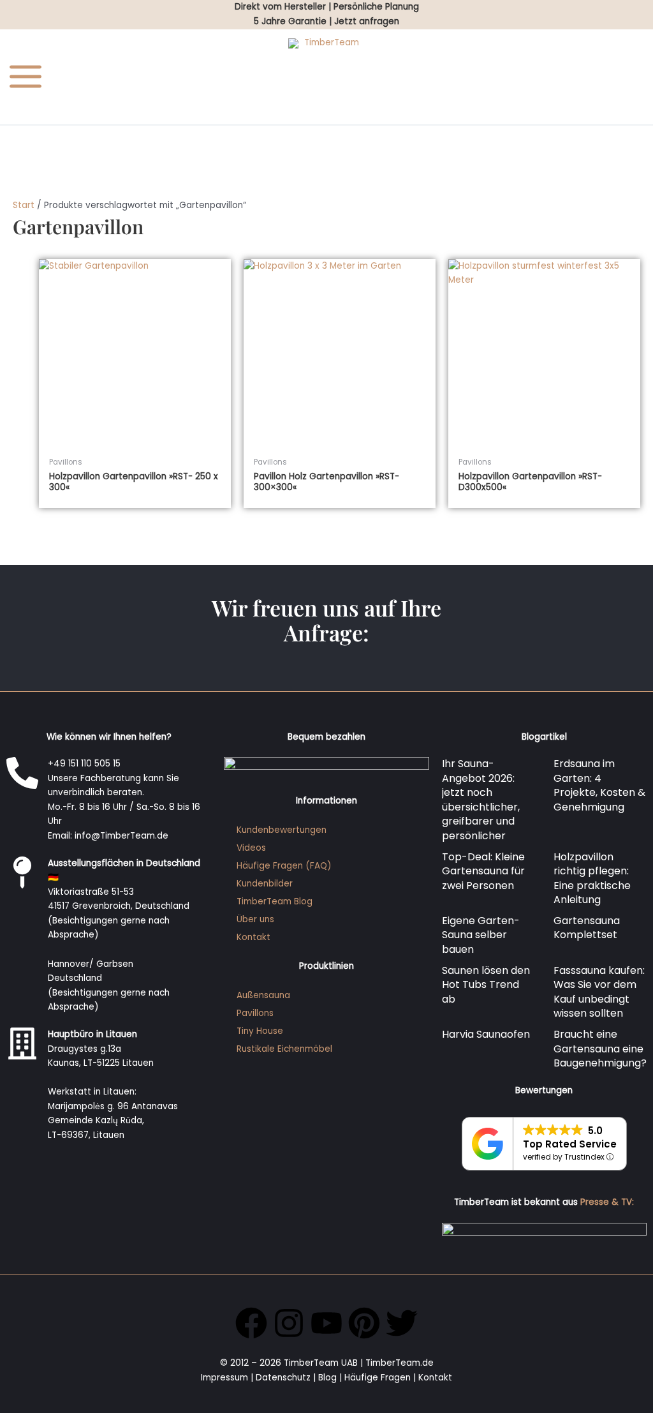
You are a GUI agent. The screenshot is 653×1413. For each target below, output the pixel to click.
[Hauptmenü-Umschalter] (26, 77)
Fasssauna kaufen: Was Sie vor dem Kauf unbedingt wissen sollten (599, 992)
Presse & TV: (607, 1202)
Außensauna (263, 995)
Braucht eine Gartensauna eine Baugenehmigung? (600, 1048)
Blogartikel (544, 737)
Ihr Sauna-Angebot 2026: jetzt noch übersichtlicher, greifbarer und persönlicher (481, 799)
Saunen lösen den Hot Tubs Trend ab (486, 984)
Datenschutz (283, 1378)
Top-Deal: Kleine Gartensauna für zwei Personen (483, 871)
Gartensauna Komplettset (587, 928)
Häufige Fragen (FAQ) (284, 866)
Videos (251, 848)
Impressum (224, 1378)
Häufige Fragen (377, 1378)
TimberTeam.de (399, 1363)
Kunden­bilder (265, 884)
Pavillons (255, 1013)
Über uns (255, 919)
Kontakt (253, 937)
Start (23, 205)
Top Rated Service (570, 1144)
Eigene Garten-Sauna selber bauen (481, 935)
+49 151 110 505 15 (84, 764)
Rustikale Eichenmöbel (284, 1049)
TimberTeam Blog (274, 901)
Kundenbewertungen (281, 830)
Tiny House (260, 1031)
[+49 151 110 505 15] (22, 773)
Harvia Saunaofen (486, 1034)
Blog (327, 1378)
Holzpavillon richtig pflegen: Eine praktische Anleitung (592, 878)
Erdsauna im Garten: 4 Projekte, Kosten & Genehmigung (599, 785)
